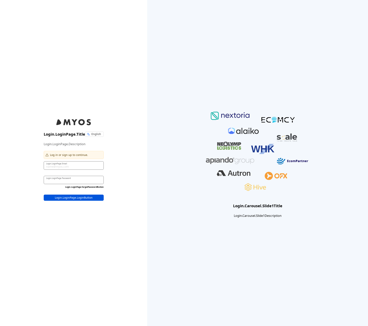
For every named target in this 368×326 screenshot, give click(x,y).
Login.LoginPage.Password (58, 178)
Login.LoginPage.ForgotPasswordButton (84, 187)
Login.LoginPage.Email (56, 163)
